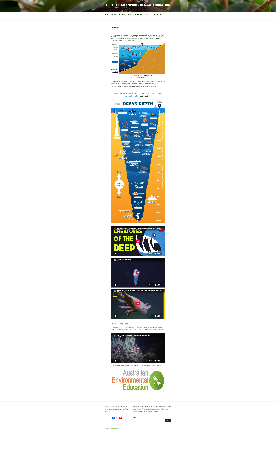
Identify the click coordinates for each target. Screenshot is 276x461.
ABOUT (113, 14)
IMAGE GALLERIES (158, 14)
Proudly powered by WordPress (112, 428)
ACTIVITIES (147, 14)
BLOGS (107, 18)
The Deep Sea (144, 96)
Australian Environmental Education (138, 5)
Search (134, 417)
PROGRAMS (122, 14)
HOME (106, 14)
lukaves (143, 77)
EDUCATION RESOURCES (134, 14)
